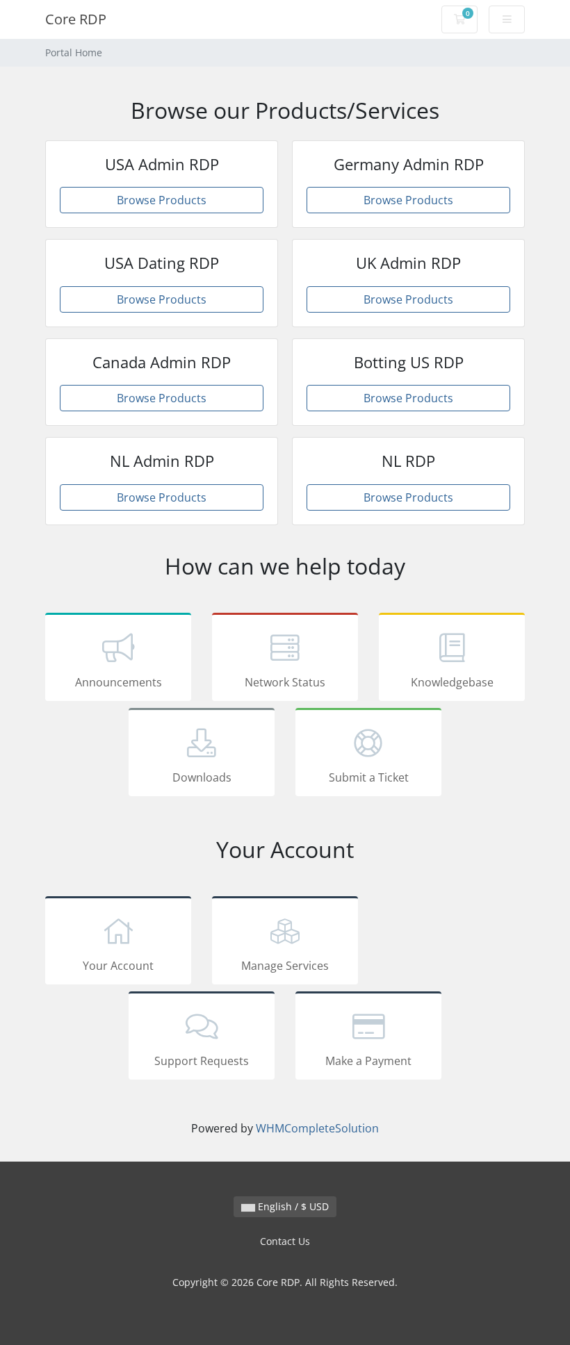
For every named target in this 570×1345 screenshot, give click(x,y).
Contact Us (285, 1241)
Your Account (118, 965)
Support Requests (201, 1060)
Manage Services (285, 965)
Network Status (285, 682)
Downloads (201, 777)
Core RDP (75, 19)
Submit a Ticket (369, 777)
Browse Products (161, 200)
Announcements (118, 682)
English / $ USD (292, 1206)
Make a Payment (368, 1060)
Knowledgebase (452, 682)
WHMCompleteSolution (317, 1128)
